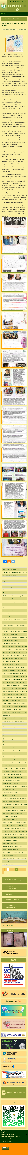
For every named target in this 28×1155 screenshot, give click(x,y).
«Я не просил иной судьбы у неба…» (14, 721)
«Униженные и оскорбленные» (12, 813)
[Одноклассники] (9, 561)
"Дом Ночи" (6, 617)
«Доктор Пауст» (7, 715)
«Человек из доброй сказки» (11, 599)
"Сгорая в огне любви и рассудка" (13, 718)
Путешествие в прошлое (10, 724)
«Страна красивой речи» (10, 816)
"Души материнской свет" (11, 640)
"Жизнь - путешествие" (10, 795)
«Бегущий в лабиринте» (10, 613)
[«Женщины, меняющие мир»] (14, 43)
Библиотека (13, 1001)
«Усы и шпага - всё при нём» (11, 700)
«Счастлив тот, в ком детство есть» (13, 852)
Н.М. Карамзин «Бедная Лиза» (12, 709)
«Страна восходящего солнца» (12, 590)
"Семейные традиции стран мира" (13, 727)
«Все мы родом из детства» (11, 569)
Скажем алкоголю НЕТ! (10, 840)
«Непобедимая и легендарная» (12, 605)
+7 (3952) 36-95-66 (18, 2)
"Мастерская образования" (11, 801)
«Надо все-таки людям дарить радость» (15, 602)
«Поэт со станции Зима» (10, 745)
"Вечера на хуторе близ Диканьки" (13, 759)
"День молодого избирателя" (12, 774)
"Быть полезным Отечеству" (11, 751)
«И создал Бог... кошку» (10, 584)
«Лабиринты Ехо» (8, 864)
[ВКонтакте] (5, 561)
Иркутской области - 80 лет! (11, 661)
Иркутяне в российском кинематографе (15, 837)
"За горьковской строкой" (11, 575)
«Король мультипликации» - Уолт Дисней (15, 804)
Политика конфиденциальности (11, 1138)
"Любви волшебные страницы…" (13, 596)
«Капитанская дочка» (9, 855)
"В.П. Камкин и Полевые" (10, 611)
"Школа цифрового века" (10, 849)
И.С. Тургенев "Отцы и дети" (11, 780)
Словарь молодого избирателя (12, 587)
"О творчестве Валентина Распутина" (14, 763)
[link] (14, 19)
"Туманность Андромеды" (10, 742)
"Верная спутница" (8, 807)
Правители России (8, 789)
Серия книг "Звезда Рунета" (11, 643)
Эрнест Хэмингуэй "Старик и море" (13, 667)
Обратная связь (6, 1141)
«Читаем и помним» (9, 765)
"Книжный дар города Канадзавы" (13, 694)
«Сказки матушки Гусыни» (10, 792)
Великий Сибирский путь (10, 819)
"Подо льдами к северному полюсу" (14, 703)
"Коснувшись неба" (8, 628)
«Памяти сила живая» (9, 736)
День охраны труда (9, 739)
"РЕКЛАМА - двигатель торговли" (13, 825)
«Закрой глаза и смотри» (10, 783)
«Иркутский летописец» (10, 843)
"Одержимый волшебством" (11, 730)
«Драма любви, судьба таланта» (12, 846)
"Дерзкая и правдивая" (10, 634)
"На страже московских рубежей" (13, 658)
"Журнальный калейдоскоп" (11, 581)
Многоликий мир (7, 925)
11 (19, 869)
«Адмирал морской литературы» (13, 757)
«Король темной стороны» (11, 664)
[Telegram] (13, 561)
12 (22, 869)
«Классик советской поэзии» (11, 622)
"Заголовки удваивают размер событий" (15, 685)
